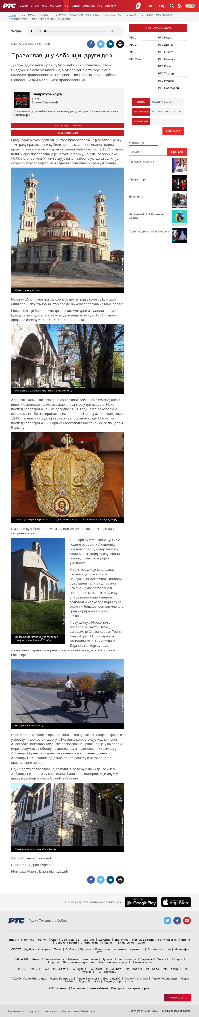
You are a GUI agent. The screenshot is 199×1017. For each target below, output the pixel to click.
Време (185, 939)
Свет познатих (126, 959)
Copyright (33, 1011)
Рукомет (85, 949)
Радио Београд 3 (88, 978)
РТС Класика (112, 14)
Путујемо (107, 959)
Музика (73, 959)
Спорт (35, 5)
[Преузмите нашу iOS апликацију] (176, 902)
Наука (178, 959)
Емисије (88, 5)
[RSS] (179, 6)
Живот (36, 959)
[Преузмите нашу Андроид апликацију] (141, 902)
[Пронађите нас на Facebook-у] (177, 920)
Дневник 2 (136, 196)
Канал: (141, 102)
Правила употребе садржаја (60, 1011)
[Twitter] (101, 44)
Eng (162, 6)
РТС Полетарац (19, 19)
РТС (99, 5)
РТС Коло (130, 14)
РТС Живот (93, 14)
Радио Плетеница (136, 978)
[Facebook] (91, 44)
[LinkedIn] (110, 44)
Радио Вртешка (89, 981)
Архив (129, 981)
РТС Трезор (146, 14)
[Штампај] (120, 44)
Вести (24, 5)
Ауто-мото (137, 949)
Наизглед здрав (142, 962)
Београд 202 (111, 978)
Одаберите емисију (163, 111)
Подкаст (108, 942)
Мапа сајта (178, 997)
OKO (44, 5)
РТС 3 (31, 14)
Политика (27, 939)
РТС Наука (59, 14)
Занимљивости (54, 959)
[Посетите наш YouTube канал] (187, 920)
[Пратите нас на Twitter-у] (167, 920)
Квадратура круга (46, 94)
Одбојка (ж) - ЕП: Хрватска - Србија (147, 216)
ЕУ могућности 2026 (131, 942)
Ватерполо (102, 949)
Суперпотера (138, 179)
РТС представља (43, 19)
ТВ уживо (64, 19)
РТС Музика (164, 14)
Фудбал (29, 949)
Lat (150, 6)
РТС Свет (44, 14)
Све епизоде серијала (67, 125)
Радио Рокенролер (164, 978)
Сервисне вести (66, 942)
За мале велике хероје (113, 962)
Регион (42, 939)
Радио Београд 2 (61, 978)
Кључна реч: (141, 121)
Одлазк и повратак (141, 161)
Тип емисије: (141, 111)
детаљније (22, 115)
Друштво (105, 939)
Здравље (146, 959)
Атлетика (120, 949)
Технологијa (90, 959)
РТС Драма (76, 14)
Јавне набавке (98, 988)
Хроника (89, 939)
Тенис (58, 949)
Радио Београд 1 (34, 978)
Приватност (16, 1011)
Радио (75, 5)
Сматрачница (89, 942)
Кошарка (44, 949)
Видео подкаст (67, 133)
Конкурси (117, 988)
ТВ (66, 5)
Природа (53, 962)
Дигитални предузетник (78, 962)
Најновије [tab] (136, 143)
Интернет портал (138, 988)
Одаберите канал (162, 102)
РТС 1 (12, 14)
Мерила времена (143, 939)
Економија (121, 939)
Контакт (62, 988)
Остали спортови (159, 949)
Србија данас (70, 939)
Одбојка (70, 949)
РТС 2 (21, 14)
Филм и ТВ (163, 959)
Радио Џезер (112, 981)
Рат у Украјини (167, 939)
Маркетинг (78, 988)
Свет (54, 939)
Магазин (56, 5)
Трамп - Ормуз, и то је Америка (149, 231)
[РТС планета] (138, 6)
